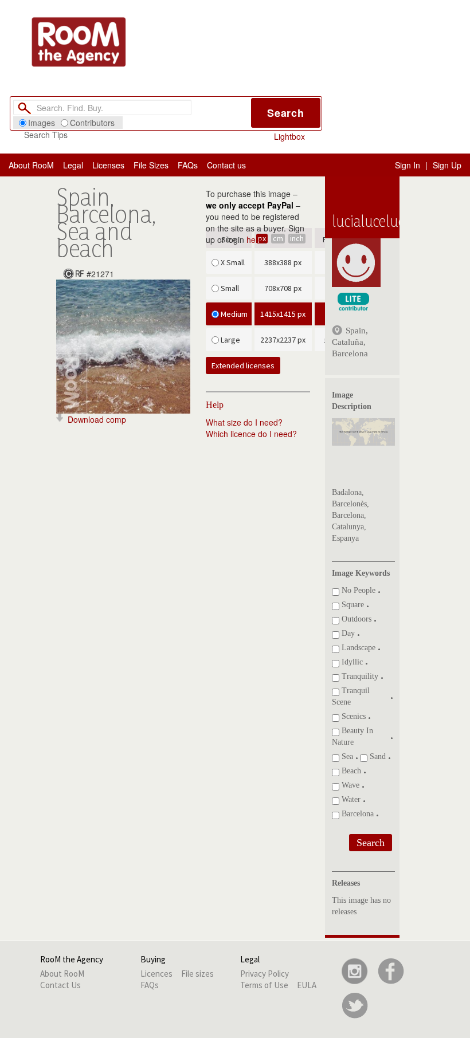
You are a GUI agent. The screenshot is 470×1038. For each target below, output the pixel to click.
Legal (73, 165)
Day (347, 633)
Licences (156, 973)
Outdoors (355, 619)
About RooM (31, 165)
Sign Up (447, 165)
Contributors (92, 122)
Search (285, 112)
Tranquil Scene (351, 696)
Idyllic (351, 662)
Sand (376, 756)
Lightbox (289, 136)
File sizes (197, 973)
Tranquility (358, 676)
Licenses (108, 165)
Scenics (352, 716)
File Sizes (151, 165)
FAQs (188, 165)
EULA (306, 985)
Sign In (407, 165)
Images (41, 122)
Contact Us (60, 985)
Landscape (357, 647)
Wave (349, 785)
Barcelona (356, 813)
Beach (350, 770)
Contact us (226, 165)
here (254, 239)
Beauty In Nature (352, 736)
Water (350, 799)
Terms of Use (264, 985)
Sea (346, 756)
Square (351, 604)
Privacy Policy (264, 973)
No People (357, 590)
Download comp (97, 419)
